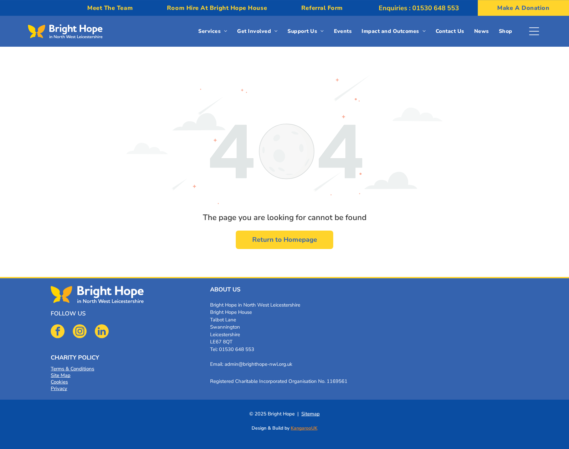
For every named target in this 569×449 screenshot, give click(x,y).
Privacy (59, 388)
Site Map (60, 375)
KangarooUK (304, 428)
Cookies (59, 382)
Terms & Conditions (72, 368)
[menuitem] (110, 8)
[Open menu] (534, 31)
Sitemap (310, 414)
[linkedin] (102, 332)
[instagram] (80, 332)
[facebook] (58, 332)
